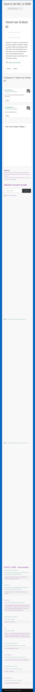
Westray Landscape (16, 37)
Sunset (15, 68)
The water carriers (10, 619)
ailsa (5, 628)
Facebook (15, 12)
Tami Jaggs (8, 107)
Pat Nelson (7, 585)
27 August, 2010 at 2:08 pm (11, 91)
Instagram (14, 179)
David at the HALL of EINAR (17, 4)
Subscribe (26, 190)
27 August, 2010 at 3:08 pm (11, 109)
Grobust (9, 68)
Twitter (19, 12)
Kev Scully (7, 90)
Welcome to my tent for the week (14, 668)
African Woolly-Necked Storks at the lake (15, 645)
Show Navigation (27, 14)
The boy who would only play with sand (15, 602)
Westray (10, 37)
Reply (7, 100)
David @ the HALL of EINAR (14, 32)
